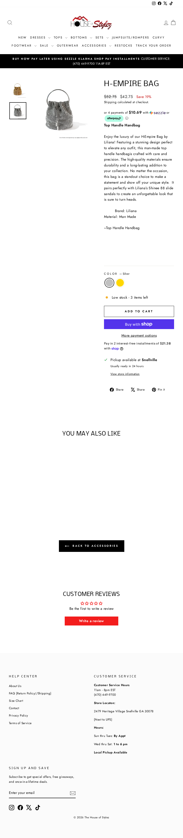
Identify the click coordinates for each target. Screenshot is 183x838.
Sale (45, 45)
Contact (14, 708)
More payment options (139, 335)
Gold (120, 282)
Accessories (95, 45)
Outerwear (68, 45)
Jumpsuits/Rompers (130, 37)
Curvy (159, 37)
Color (116, 274)
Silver (109, 282)
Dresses (38, 37)
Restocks (124, 45)
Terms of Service (20, 723)
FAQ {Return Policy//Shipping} (30, 693)
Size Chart (16, 700)
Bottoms (80, 37)
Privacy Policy (18, 715)
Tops (59, 37)
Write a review (91, 620)
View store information (125, 374)
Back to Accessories (95, 546)
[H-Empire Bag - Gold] (31, 502)
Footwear (22, 45)
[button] (139, 116)
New (22, 37)
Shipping (110, 102)
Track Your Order (153, 45)
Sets (100, 37)
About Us (15, 686)
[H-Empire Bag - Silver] (25, 502)
